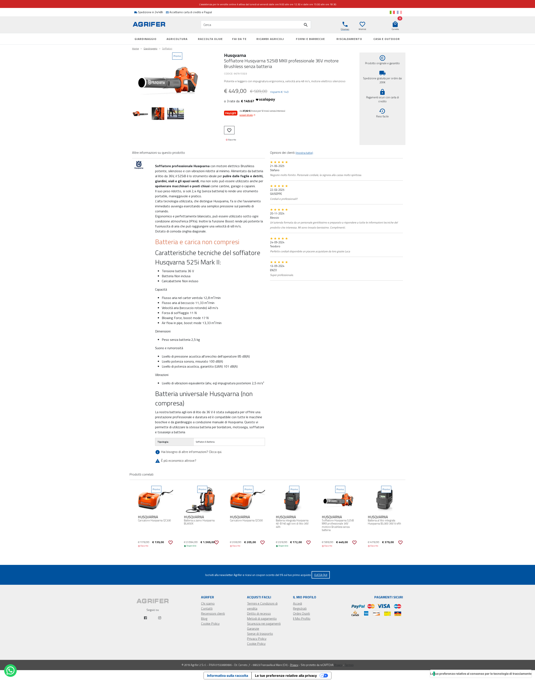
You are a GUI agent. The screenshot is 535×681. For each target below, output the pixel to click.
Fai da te (239, 39)
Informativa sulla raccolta (227, 675)
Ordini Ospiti (301, 613)
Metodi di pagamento (262, 618)
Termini (349, 665)
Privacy (294, 665)
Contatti (207, 608)
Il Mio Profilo (301, 618)
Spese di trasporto (260, 633)
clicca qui (320, 575)
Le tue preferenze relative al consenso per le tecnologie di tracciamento (481, 673)
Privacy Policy (256, 638)
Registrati (300, 608)
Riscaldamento (349, 39)
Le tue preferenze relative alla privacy (286, 675)
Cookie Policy (210, 623)
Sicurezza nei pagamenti (264, 623)
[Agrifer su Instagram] (159, 617)
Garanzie (253, 628)
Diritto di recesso (259, 613)
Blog (204, 618)
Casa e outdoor (386, 39)
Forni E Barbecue (310, 39)
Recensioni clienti (213, 613)
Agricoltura (177, 39)
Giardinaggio (146, 39)
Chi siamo (208, 603)
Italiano (392, 12)
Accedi (297, 603)
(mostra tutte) (304, 152)
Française (399, 12)
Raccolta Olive (210, 39)
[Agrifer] (152, 24)
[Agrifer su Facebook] (145, 617)
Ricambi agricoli (270, 39)
